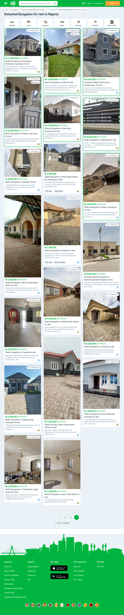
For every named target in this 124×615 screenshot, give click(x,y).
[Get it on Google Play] (59, 576)
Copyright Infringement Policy (15, 597)
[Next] (76, 517)
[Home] (13, 3)
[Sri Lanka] (74, 605)
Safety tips (31, 571)
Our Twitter (78, 580)
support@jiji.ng (33, 567)
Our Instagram (79, 571)
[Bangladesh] (68, 605)
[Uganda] (33, 605)
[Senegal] (56, 605)
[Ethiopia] (50, 605)
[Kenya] (27, 605)
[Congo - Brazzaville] (85, 605)
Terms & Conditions (11, 575)
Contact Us (31, 575)
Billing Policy (9, 584)
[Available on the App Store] (58, 568)
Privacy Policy (9, 580)
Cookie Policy (9, 593)
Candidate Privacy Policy (13, 588)
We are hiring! (9, 571)
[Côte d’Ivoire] (62, 605)
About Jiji (7, 567)
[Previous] (47, 517)
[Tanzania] (39, 605)
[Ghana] (44, 605)
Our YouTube (78, 575)
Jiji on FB (77, 567)
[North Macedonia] (97, 605)
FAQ (29, 580)
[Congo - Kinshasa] (79, 605)
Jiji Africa (100, 567)
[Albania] (91, 605)
